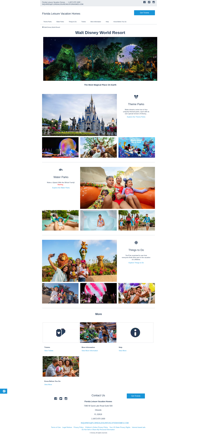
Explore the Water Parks (61, 188)
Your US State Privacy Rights (119, 427)
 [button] (43, 27)
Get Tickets (144, 13)
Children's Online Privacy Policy (96, 427)
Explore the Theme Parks (136, 117)
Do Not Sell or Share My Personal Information (98, 429)
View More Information (90, 351)
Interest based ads (138, 427)
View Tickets (48, 351)
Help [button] (120, 347)
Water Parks (60, 22)
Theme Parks (47, 22)
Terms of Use (56, 427)
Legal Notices (67, 427)
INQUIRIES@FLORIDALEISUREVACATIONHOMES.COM (105, 423)
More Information (96, 22)
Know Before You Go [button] (52, 381)
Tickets (83, 22)
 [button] (136, 97)
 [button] (61, 169)
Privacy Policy (79, 427)
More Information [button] (88, 347)
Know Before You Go (120, 22)
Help (107, 22)
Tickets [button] (47, 347)
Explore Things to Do (136, 263)
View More (122, 351)
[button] (59, 351)
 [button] (136, 242)
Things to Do (73, 22)
